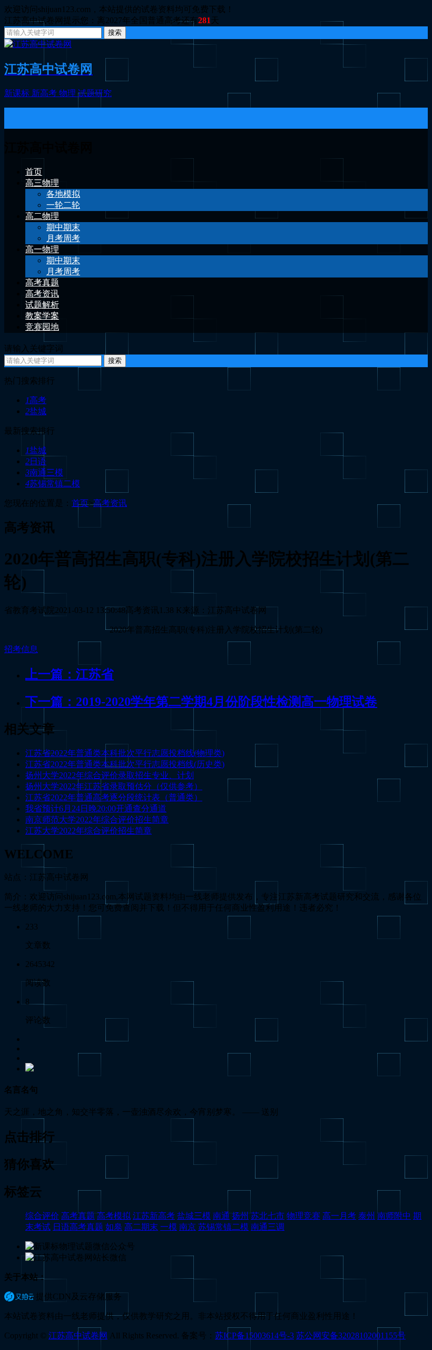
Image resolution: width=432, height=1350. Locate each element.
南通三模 (44, 472)
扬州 (240, 1215)
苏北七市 (267, 1215)
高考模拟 (114, 1215)
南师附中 (394, 1215)
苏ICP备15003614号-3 (254, 1335)
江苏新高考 (154, 1215)
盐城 (35, 411)
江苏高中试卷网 (77, 1335)
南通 (221, 1215)
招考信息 (21, 649)
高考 (35, 400)
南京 (187, 1226)
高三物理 (42, 182)
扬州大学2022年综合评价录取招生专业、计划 (109, 775)
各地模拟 (63, 193)
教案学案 (42, 315)
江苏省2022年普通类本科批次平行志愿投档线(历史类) (124, 764)
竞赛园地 (42, 326)
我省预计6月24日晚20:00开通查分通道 (95, 808)
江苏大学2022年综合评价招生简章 (88, 830)
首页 (33, 171)
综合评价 (42, 1215)
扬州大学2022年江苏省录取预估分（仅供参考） (113, 786)
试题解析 (42, 304)
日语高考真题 (78, 1226)
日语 (35, 461)
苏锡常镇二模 (52, 483)
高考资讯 (42, 293)
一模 (168, 1226)
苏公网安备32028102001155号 (351, 1335)
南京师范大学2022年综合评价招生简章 (97, 819)
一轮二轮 (63, 204)
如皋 (113, 1226)
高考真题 (42, 282)
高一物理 (42, 249)
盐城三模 (194, 1215)
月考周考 (63, 238)
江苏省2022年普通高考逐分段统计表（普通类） (113, 797)
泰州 (366, 1215)
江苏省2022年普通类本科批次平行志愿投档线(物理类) (124, 753)
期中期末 (63, 227)
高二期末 (141, 1226)
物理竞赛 (303, 1215)
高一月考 (339, 1215)
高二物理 (42, 216)
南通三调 (267, 1226)
